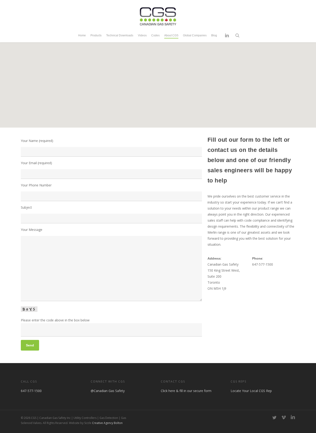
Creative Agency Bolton (107, 423)
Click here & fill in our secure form (186, 391)
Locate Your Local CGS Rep (251, 391)
